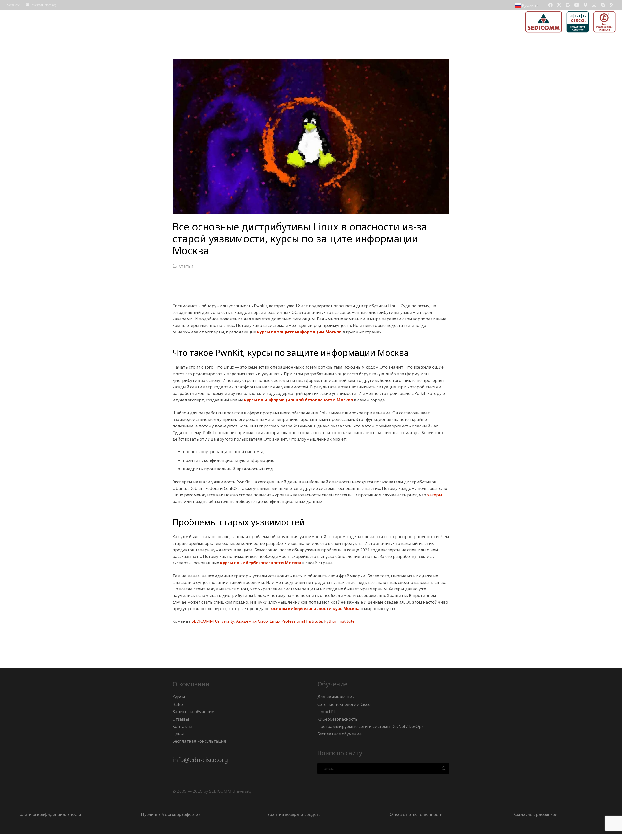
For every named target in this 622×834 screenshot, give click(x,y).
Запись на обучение (193, 711)
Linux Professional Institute (296, 621)
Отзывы (181, 719)
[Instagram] (594, 4)
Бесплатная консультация (199, 741)
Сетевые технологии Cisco (344, 704)
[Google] (567, 4)
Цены (178, 734)
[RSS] (611, 4)
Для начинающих (335, 696)
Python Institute (339, 621)
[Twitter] (559, 4)
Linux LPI (326, 711)
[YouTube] (576, 4)
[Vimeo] (585, 4)
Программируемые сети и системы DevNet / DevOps (370, 726)
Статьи (186, 266)
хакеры (434, 495)
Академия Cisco (252, 621)
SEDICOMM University (213, 621)
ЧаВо (178, 704)
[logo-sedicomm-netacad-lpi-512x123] (570, 22)
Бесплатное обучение (339, 734)
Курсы (179, 696)
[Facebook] (550, 4)
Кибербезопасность (337, 719)
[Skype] (602, 4)
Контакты (182, 726)
